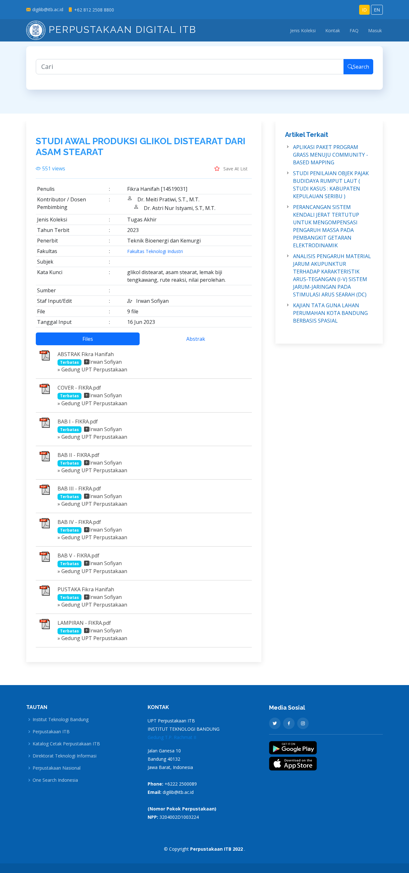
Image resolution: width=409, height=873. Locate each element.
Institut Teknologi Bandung (61, 719)
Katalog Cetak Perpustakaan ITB (66, 744)
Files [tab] (87, 338)
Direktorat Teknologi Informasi (64, 756)
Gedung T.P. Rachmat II (172, 737)
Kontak (332, 30)
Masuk (375, 30)
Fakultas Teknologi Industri (155, 251)
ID (364, 10)
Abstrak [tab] (195, 338)
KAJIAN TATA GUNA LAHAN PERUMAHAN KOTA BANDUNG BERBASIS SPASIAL (330, 313)
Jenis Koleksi (303, 30)
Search (361, 66)
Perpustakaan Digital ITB (120, 29)
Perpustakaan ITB (51, 731)
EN (377, 10)
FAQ (354, 30)
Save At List (235, 169)
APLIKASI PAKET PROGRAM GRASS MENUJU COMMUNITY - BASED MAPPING (330, 155)
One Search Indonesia (55, 780)
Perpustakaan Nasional (57, 768)
